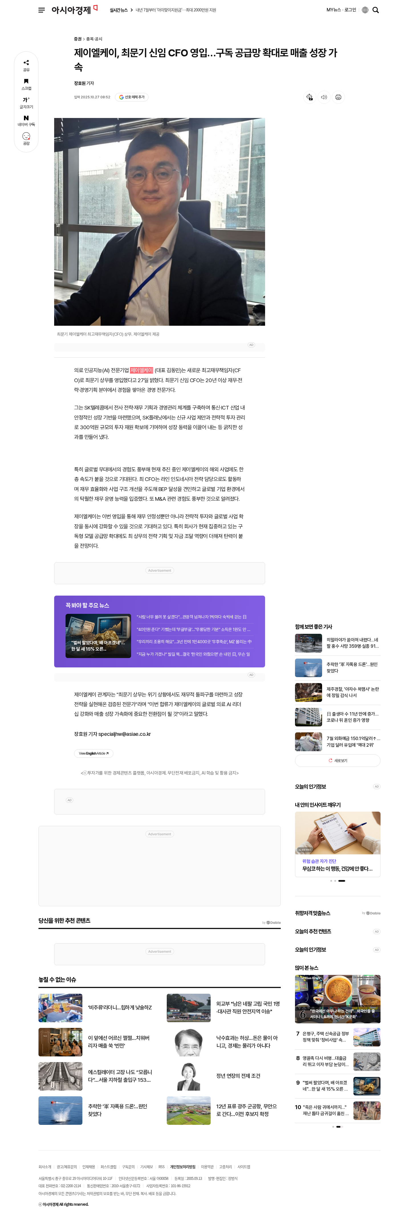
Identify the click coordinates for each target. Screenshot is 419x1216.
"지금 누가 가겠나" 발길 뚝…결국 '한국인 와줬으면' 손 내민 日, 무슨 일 (193, 654)
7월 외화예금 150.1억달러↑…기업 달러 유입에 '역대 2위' (353, 741)
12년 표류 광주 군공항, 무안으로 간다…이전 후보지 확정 (246, 1110)
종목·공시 (94, 39)
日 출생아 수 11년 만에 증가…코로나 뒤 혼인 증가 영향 (352, 717)
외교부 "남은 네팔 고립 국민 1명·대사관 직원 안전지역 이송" (248, 1008)
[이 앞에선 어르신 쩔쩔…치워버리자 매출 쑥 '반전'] (60, 1055)
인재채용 (88, 1166)
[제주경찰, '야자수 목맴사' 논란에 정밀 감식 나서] (308, 700)
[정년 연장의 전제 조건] (189, 1089)
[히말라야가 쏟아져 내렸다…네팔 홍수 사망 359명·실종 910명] (308, 651)
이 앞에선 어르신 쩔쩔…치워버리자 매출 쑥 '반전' (118, 1042)
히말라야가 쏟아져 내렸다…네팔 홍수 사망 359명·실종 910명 (352, 643)
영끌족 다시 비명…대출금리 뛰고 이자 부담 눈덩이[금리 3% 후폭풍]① (325, 1065)
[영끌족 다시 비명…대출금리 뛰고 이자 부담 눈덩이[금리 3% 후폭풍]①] (367, 1070)
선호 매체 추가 (134, 97)
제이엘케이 (142, 370)
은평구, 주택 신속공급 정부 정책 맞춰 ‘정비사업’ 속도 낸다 (326, 1040)
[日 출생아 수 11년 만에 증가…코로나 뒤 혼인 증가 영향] (308, 725)
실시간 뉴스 (118, 10)
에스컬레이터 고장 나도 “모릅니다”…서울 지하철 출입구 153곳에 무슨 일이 (120, 1076)
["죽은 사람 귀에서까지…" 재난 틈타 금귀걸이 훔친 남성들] (367, 1119)
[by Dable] (271, 923)
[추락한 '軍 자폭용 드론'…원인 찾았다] (308, 676)
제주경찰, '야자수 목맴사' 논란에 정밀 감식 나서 (353, 692)
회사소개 (44, 1166)
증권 (78, 39)
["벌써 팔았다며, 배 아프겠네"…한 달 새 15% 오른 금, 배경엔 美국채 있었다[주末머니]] (367, 1094)
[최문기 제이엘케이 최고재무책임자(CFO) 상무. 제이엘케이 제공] (159, 222)
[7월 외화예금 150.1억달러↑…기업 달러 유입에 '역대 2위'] (308, 750)
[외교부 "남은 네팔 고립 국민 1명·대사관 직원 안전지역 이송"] (189, 1021)
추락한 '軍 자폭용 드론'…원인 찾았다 (352, 667)
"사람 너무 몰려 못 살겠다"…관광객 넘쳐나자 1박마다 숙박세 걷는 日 (192, 617)
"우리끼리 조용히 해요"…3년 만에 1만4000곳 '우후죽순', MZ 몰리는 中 (194, 641)
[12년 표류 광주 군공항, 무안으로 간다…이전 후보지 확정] (189, 1123)
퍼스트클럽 (108, 1166)
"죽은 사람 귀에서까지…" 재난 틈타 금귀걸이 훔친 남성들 (326, 1114)
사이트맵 (243, 1166)
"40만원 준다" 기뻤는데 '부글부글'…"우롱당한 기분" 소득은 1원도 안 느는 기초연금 (195, 629)
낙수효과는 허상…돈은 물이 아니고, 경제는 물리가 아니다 (246, 1042)
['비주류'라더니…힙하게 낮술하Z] (60, 1021)
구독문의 (128, 1166)
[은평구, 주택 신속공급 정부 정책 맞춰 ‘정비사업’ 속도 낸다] (367, 1045)
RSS (161, 1166)
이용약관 (207, 1166)
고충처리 (225, 1166)
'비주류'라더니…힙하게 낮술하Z (120, 1007)
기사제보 (146, 1166)
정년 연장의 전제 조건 (238, 1076)
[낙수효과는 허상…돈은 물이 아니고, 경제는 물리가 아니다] (189, 1055)
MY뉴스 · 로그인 (341, 10)
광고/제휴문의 (67, 1166)
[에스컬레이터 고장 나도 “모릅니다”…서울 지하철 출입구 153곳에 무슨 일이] (60, 1089)
